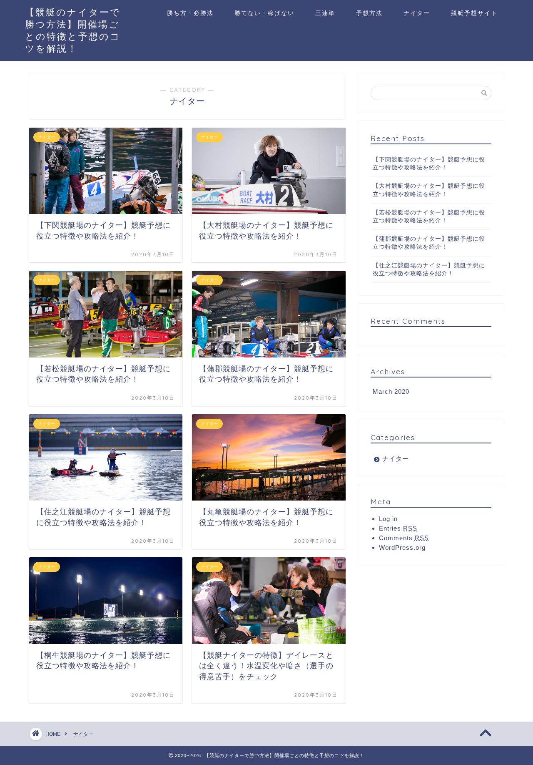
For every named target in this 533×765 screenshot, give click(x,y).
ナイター (416, 13)
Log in (388, 518)
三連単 (325, 13)
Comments (404, 537)
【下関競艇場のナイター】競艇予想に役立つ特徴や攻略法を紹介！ (429, 163)
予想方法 (369, 13)
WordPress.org (402, 547)
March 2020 (391, 391)
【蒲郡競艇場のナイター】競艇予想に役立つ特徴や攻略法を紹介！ (429, 243)
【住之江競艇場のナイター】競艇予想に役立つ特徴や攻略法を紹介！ (429, 269)
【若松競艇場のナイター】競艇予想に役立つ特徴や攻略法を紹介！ (429, 216)
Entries (398, 528)
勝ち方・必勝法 (190, 13)
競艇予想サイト (474, 13)
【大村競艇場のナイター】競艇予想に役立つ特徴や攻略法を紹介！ (429, 190)
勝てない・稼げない (264, 13)
